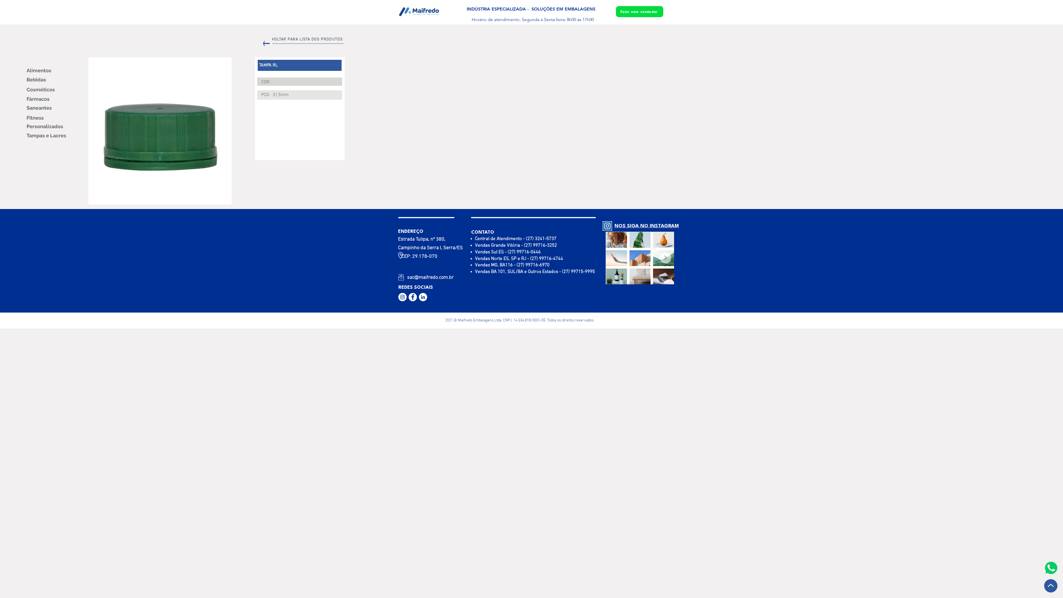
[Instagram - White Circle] (402, 297)
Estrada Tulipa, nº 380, (421, 239)
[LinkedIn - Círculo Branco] (423, 297)
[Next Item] (665, 258)
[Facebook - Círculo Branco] (413, 297)
